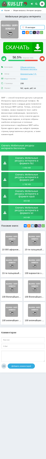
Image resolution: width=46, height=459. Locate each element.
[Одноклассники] (27, 32)
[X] (34, 32)
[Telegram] (30, 32)
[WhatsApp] (41, 32)
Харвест (24, 79)
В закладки (30, 27)
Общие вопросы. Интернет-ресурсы (28, 68)
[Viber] (37, 32)
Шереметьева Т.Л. (28, 74)
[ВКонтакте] (23, 32)
